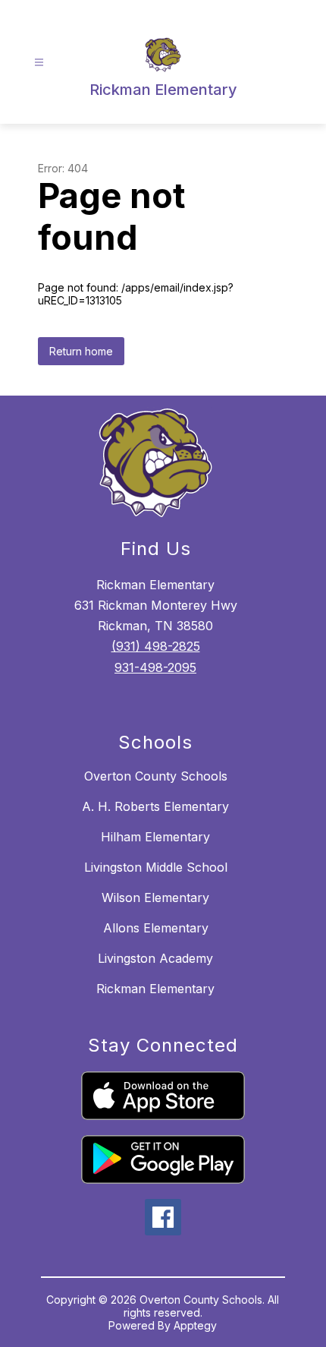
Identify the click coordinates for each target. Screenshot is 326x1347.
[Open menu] (39, 62)
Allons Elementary (155, 927)
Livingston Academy (155, 958)
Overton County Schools (155, 776)
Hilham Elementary (155, 836)
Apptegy (195, 1325)
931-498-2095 (155, 667)
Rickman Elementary (155, 988)
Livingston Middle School (155, 867)
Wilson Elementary (155, 897)
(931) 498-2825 (155, 646)
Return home (81, 351)
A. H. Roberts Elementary (155, 806)
